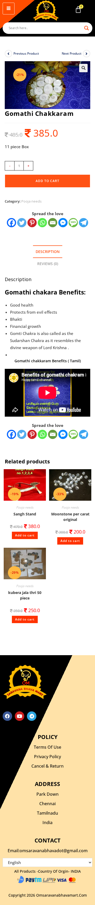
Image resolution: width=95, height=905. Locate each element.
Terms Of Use (47, 747)
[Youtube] (19, 716)
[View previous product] (8, 53)
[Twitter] (21, 222)
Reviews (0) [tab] (47, 263)
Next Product (72, 53)
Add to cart (47, 181)
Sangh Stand (24, 513)
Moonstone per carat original (70, 516)
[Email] (52, 222)
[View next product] (86, 53)
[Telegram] (83, 222)
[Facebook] (11, 222)
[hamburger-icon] (9, 8)
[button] (83, 68)
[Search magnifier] (86, 28)
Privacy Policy (47, 756)
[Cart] (78, 10)
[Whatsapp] (42, 222)
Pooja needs (31, 201)
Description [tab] (48, 251)
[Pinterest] (32, 222)
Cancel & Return (47, 766)
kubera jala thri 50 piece (24, 595)
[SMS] (73, 222)
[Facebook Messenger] (63, 434)
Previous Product (26, 53)
